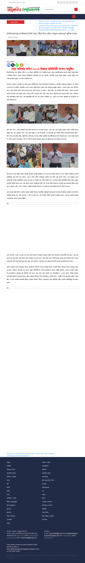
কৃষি (8, 484)
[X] (13, 65)
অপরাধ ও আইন (46, 462)
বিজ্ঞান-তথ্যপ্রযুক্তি (12, 502)
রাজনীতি (44, 509)
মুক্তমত (9, 509)
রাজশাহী (9, 512)
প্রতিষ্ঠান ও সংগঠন (11, 498)
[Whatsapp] (17, 65)
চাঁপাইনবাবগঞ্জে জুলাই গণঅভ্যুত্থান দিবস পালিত (50, 23)
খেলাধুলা (44, 484)
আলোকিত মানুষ (46, 473)
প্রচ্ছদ (8, 462)
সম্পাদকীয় (9, 519)
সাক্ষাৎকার (44, 519)
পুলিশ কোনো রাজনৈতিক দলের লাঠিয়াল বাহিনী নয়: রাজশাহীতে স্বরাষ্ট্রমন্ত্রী (56, 28)
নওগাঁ (8, 494)
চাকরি (8, 487)
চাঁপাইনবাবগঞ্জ (45, 487)
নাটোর (43, 494)
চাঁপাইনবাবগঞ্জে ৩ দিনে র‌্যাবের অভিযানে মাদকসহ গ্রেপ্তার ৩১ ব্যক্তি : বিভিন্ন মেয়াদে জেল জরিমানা (30, 453)
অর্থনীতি (9, 466)
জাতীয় (8, 491)
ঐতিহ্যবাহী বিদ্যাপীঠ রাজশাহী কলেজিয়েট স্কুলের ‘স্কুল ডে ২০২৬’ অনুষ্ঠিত (56, 30)
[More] (22, 65)
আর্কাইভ (44, 469)
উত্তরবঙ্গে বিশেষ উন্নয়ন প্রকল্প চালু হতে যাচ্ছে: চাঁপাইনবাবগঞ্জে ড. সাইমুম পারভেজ (58, 25)
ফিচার (43, 498)
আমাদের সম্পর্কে (11, 469)
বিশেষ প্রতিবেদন (11, 505)
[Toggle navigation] (74, 17)
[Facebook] (9, 65)
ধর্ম (43, 491)
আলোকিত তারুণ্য (11, 473)
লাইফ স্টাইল (45, 512)
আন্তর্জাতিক (45, 466)
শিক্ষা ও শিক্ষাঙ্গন (11, 516)
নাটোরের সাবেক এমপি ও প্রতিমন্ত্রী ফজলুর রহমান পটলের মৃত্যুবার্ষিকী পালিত (57, 21)
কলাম (8, 480)
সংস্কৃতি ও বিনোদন (47, 502)
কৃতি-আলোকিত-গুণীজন (48, 480)
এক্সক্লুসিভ (45, 477)
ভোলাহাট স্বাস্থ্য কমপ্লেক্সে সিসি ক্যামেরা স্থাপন (18, 456)
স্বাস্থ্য (8, 523)
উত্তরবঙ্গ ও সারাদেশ (47, 505)
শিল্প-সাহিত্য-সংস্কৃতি (47, 516)
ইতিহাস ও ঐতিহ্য (11, 477)
